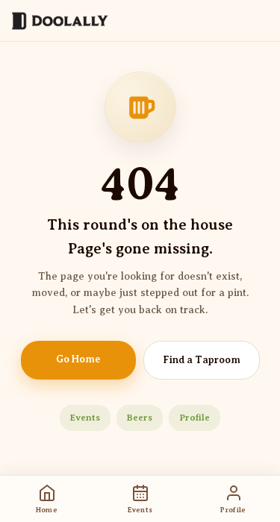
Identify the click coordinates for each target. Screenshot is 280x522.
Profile (194, 417)
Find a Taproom (201, 359)
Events (85, 417)
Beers (139, 417)
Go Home (78, 359)
